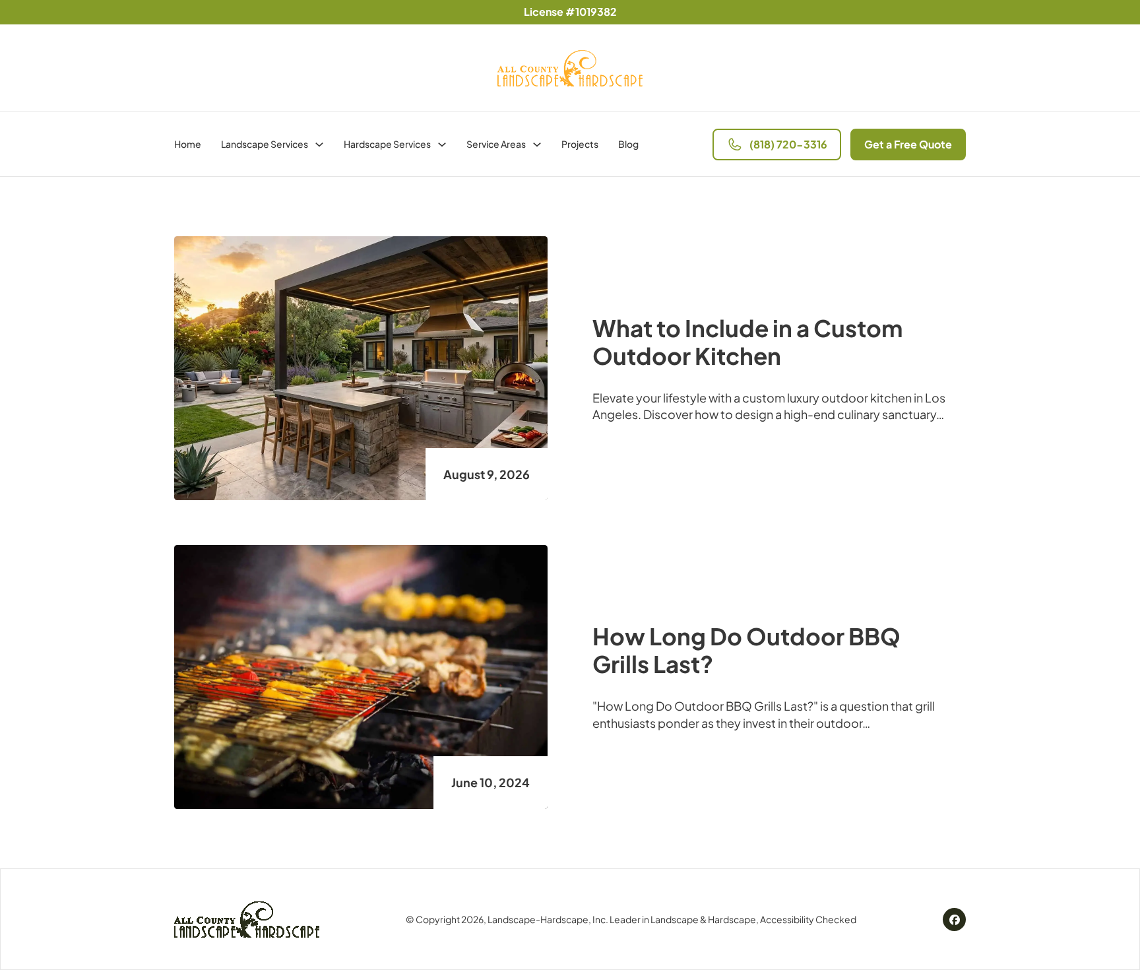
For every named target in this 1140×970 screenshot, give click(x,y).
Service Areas (496, 144)
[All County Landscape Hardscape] (246, 919)
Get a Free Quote (908, 144)
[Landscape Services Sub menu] (319, 144)
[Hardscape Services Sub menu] (442, 144)
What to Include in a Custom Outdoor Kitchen (747, 341)
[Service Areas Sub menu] (537, 144)
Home (187, 144)
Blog (628, 144)
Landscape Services (264, 144)
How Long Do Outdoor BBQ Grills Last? (746, 650)
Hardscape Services (387, 144)
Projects (579, 144)
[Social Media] (954, 919)
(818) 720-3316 (788, 144)
